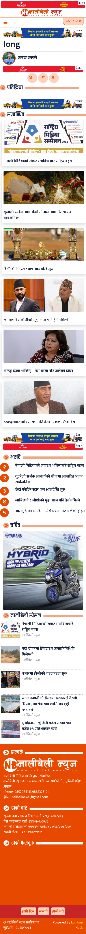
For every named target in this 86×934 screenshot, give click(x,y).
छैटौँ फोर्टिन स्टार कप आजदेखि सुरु (28, 269)
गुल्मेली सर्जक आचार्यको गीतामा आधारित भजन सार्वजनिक (37, 215)
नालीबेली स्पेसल (25, 615)
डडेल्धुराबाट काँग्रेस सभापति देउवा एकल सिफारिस (39, 422)
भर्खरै (15, 457)
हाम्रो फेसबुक (22, 843)
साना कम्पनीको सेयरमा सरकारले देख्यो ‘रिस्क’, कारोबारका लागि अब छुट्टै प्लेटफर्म (49, 704)
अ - (53, 77)
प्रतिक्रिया (15, 87)
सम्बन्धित (15, 114)
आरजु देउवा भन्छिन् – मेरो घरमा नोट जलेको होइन (38, 371)
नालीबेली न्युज (31, 635)
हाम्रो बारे (19, 808)
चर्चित (15, 525)
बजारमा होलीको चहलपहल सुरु (44, 673)
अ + (32, 77)
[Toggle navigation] (5, 22)
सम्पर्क (17, 752)
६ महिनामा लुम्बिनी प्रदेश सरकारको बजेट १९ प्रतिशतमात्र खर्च (46, 726)
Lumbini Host (77, 925)
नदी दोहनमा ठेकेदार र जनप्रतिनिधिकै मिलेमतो (48, 651)
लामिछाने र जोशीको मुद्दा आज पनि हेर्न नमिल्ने (36, 320)
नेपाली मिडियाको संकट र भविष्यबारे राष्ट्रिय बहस (38, 161)
